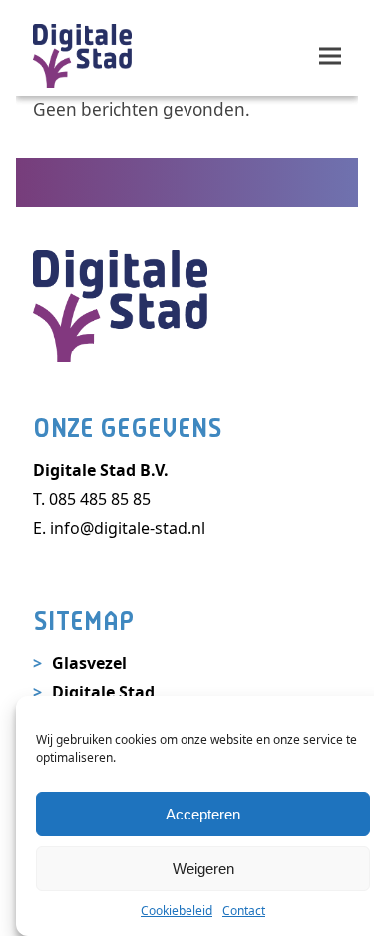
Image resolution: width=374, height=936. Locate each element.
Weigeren (203, 868)
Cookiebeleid (176, 910)
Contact (243, 910)
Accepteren (203, 814)
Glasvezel (89, 663)
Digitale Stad (103, 692)
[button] (330, 55)
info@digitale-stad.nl (127, 528)
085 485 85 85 (100, 499)
